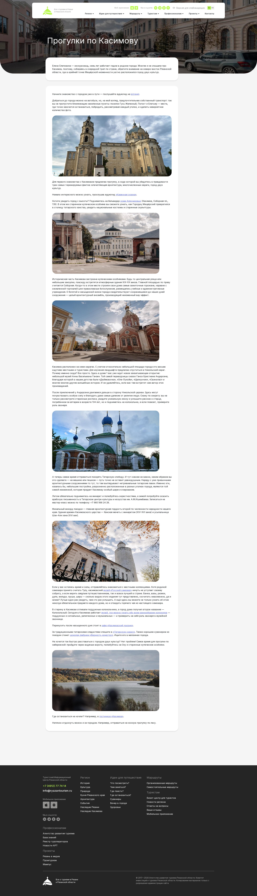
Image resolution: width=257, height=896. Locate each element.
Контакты (209, 13)
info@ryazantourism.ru (57, 790)
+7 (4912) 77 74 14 (54, 785)
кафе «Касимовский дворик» (117, 625)
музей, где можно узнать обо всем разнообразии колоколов (134, 612)
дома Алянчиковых (130, 201)
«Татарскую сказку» (124, 632)
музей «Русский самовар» (117, 590)
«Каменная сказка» (126, 194)
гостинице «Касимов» (111, 716)
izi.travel (135, 94)
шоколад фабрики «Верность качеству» (91, 635)
